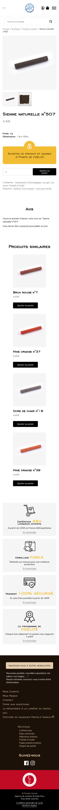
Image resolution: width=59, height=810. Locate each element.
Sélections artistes (28, 736)
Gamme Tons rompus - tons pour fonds (32, 188)
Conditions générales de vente (29, 803)
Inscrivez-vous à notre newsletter (29, 665)
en (4, 8)
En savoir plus (29, 532)
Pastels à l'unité (30, 29)
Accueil (6, 29)
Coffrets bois (25, 730)
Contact (8, 700)
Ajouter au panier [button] (25, 305)
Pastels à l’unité (27, 739)
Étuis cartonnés (27, 733)
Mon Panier (10, 695)
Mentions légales (29, 805)
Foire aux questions (16, 704)
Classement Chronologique (28, 182)
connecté (24, 226)
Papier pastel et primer (30, 742)
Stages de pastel (27, 745)
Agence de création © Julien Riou (29, 796)
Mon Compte (11, 691)
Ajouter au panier (45, 171)
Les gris (46, 182)
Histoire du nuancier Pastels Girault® (28, 717)
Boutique (16, 29)
